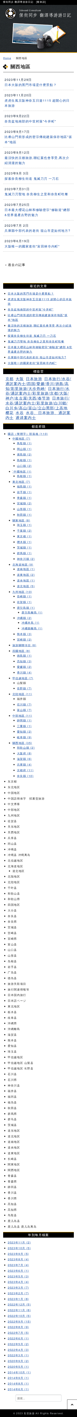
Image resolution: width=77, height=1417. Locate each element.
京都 (10, 378)
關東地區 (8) (21, 520)
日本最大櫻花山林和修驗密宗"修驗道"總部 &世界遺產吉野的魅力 (37, 212)
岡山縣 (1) (24, 449)
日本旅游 (34, 378)
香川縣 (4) (24, 672)
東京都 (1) (24, 536)
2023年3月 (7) (18, 1287)
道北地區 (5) (26, 586)
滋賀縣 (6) (24, 759)
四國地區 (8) (21, 651)
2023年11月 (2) (19, 1242)
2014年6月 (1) (18, 1389)
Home (7, 58)
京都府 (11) (25, 770)
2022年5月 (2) (18, 1344)
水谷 (20, 412)
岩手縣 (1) (24, 492)
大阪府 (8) (24, 753)
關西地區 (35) (22, 743)
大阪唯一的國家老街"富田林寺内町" (32, 246)
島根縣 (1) (24, 460)
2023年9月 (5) (18, 1254)
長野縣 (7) (24, 688)
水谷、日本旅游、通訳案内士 (38, 415)
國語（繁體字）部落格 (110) (28, 434)
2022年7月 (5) (18, 1332)
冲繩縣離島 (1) (32, 628)
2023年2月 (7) (18, 1293)
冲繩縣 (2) (24, 618)
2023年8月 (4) (18, 1259)
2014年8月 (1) (18, 1383)
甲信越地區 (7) (22, 678)
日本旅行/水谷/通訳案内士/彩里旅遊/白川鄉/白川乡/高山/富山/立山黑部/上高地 (38, 402)
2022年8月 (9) (18, 1327)
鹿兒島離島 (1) (32, 612)
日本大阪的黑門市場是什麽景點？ (31, 84)
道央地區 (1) (26, 580)
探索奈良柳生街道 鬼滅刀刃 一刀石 (32, 178)
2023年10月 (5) (19, 1248)
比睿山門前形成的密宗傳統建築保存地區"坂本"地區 (38, 139)
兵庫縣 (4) (24, 764)
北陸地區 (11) (22, 694)
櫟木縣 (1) (24, 542)
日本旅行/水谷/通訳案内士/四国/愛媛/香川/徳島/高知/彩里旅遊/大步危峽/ (38, 383)
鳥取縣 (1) (24, 443)
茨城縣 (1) (24, 547)
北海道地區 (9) (22, 564)
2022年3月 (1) (18, 1355)
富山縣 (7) (24, 710)
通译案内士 (26, 417)
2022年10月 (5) (19, 1316)
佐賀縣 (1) (24, 602)
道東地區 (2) (26, 574)
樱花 (10, 412)
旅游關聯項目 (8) (24, 645)
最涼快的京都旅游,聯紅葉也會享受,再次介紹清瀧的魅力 (37, 160)
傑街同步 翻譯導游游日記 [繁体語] (24, 1)
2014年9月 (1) (18, 1378)
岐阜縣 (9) (24, 737)
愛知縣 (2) (24, 731)
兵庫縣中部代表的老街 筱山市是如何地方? (37, 230)
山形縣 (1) (24, 509)
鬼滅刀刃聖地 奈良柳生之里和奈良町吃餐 (36, 194)
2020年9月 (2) (18, 1361)
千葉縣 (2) (24, 530)
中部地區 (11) (22, 715)
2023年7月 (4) (18, 1265)
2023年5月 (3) (18, 1276)
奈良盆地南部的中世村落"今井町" (30, 121)
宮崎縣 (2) (24, 639)
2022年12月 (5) (19, 1304)
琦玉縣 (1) (24, 525)
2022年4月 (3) (18, 1350)
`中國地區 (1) (22, 471)
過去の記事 (16, 264)
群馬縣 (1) (24, 553)
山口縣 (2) (24, 466)
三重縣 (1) (24, 726)
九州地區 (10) (22, 592)
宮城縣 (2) (24, 503)
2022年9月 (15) (19, 1321)
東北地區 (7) (21, 481)
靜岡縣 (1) (24, 720)
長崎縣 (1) (24, 596)
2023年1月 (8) (18, 1299)
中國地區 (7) (21, 438)
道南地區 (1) (26, 569)
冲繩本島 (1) (30, 622)
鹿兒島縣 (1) (26, 607)
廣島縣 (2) (24, 454)
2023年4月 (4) (18, 1282)
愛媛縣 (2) (24, 667)
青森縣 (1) (24, 498)
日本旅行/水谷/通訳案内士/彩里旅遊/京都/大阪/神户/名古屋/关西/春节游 (38, 393)
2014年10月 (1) (19, 1372)
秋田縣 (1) (24, 514)
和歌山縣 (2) (26, 747)
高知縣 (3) (24, 661)
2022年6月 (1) (18, 1338)
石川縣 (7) (24, 704)
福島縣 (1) (24, 486)
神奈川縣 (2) (26, 559)
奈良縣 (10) (25, 776)
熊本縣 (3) (24, 634)
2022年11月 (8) (19, 1310)
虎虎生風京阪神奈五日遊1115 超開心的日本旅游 (37, 103)
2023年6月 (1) (18, 1270)
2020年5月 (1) (18, 1366)
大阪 (20, 378)
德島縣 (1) (24, 655)
